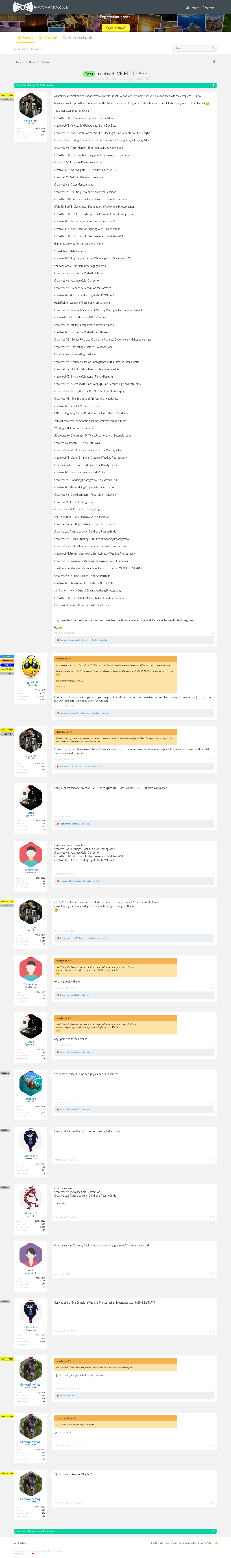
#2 (212, 706)
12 (44, 881)
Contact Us (157, 1543)
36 (44, 1402)
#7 (212, 988)
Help (167, 1543)
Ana (56, 1274)
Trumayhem (59, 873)
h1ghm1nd (59, 706)
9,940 (42, 699)
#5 (212, 873)
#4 (212, 816)
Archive (102, 79)
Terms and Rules (187, 1543)
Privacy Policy (205, 1543)
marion (63, 713)
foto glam (127, 79)
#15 (212, 1445)
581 (43, 1167)
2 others (93, 766)
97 (44, 824)
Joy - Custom (19, 1543)
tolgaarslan (71, 766)
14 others (94, 640)
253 (43, 132)
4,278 (42, 693)
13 (44, 830)
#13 (212, 1331)
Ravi (62, 640)
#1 (212, 633)
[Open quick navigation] (214, 62)
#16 (212, 1503)
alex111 (81, 766)
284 (43, 1396)
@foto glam (62, 1375)
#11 (212, 1217)
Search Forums (21, 49)
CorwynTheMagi (61, 1388)
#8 (212, 1045)
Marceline (58, 1160)
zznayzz (57, 1102)
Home (174, 1543)
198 (43, 1230)
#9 (212, 1102)
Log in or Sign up (202, 7)
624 (43, 1224)
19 (44, 1281)
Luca (56, 816)
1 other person (94, 938)
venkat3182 (80, 640)
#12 (212, 1274)
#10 (212, 1160)
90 (44, 1110)
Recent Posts (37, 49)
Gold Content (48, 38)
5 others (96, 713)
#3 (212, 759)
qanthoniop (69, 640)
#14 (212, 1388)
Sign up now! (115, 28)
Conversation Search (77, 38)
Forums (27, 38)
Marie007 (64, 881)
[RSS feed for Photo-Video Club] (216, 1543)
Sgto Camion (83, 713)
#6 (212, 931)
